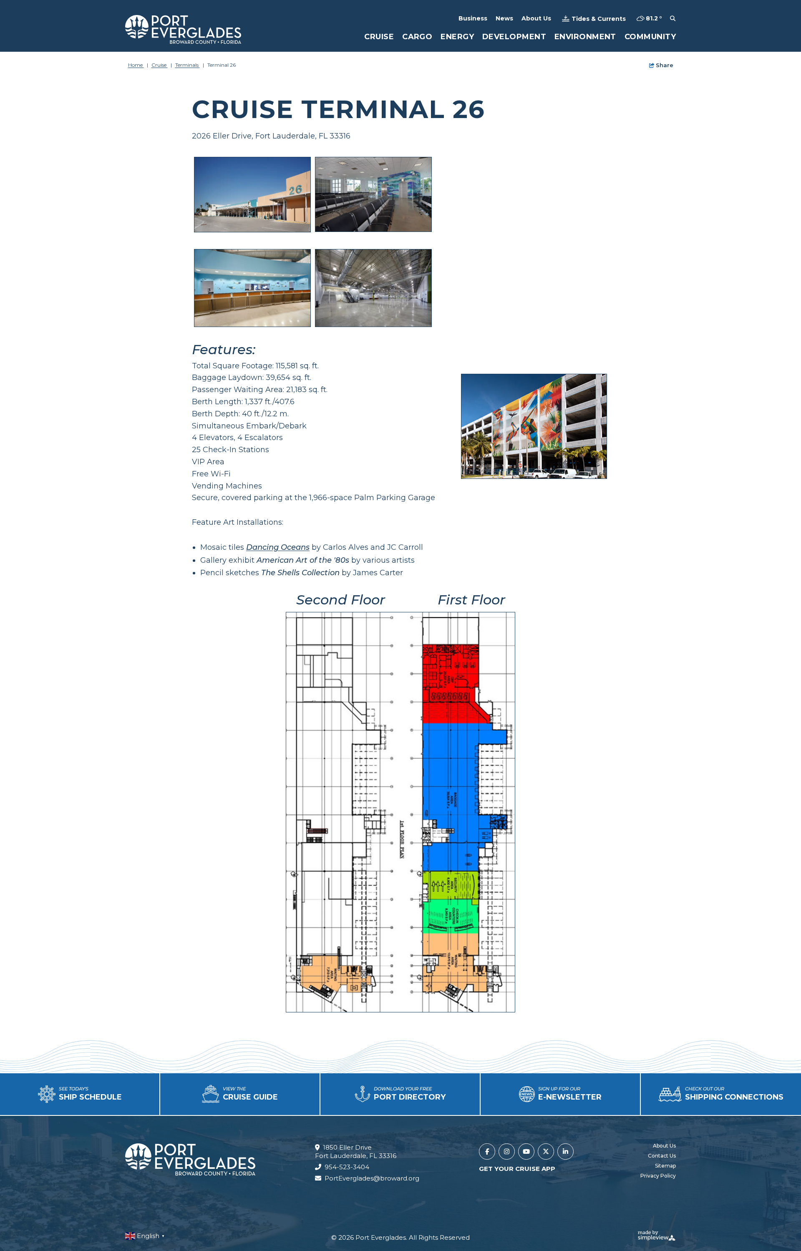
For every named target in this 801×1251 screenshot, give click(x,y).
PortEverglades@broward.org (372, 1178)
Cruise (379, 36)
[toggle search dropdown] (672, 18)
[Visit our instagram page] (507, 1151)
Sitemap (665, 1166)
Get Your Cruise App (517, 1168)
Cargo (417, 36)
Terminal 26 (221, 65)
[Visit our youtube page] (526, 1151)
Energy (457, 36)
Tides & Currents (599, 18)
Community (650, 36)
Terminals (187, 65)
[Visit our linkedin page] (565, 1151)
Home (136, 65)
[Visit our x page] (546, 1151)
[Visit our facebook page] (487, 1151)
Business (472, 18)
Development (514, 36)
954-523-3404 (347, 1167)
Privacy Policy (658, 1176)
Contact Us (662, 1156)
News (504, 18)
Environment (585, 36)
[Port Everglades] (183, 29)
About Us (536, 18)
